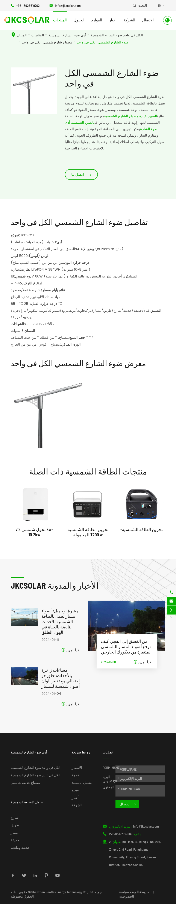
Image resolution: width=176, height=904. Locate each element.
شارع (14, 817)
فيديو (75, 790)
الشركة (129, 20)
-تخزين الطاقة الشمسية (141, 529)
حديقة (15, 840)
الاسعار (77, 767)
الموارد (96, 20)
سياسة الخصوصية (126, 894)
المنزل (22, 35)
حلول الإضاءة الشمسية (27, 802)
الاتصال (148, 20)
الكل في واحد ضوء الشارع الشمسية (117, 35)
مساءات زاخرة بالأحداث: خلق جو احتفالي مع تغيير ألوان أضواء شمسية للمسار (60, 678)
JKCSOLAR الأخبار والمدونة (55, 585)
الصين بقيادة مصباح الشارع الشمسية (130, 116)
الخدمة (76, 775)
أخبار (113, 20)
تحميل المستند (82, 782)
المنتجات (60, 20)
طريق (15, 825)
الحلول (79, 20)
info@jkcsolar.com (68, 5)
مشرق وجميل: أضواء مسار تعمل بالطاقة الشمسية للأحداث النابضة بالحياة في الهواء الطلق (60, 621)
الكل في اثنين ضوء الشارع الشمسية (36, 775)
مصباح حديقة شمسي (25, 782)
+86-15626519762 (28, 5)
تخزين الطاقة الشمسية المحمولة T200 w (88, 532)
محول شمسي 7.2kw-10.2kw (34, 532)
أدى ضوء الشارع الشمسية (67, 35)
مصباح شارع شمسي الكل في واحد (47, 42)
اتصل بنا (81, 175)
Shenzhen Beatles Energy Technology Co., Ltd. (62, 892)
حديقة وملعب (20, 847)
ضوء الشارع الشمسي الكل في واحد (103, 42)
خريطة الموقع (139, 892)
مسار (14, 832)
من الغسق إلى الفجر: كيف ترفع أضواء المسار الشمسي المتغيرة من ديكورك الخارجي (126, 646)
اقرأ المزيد (70, 650)
